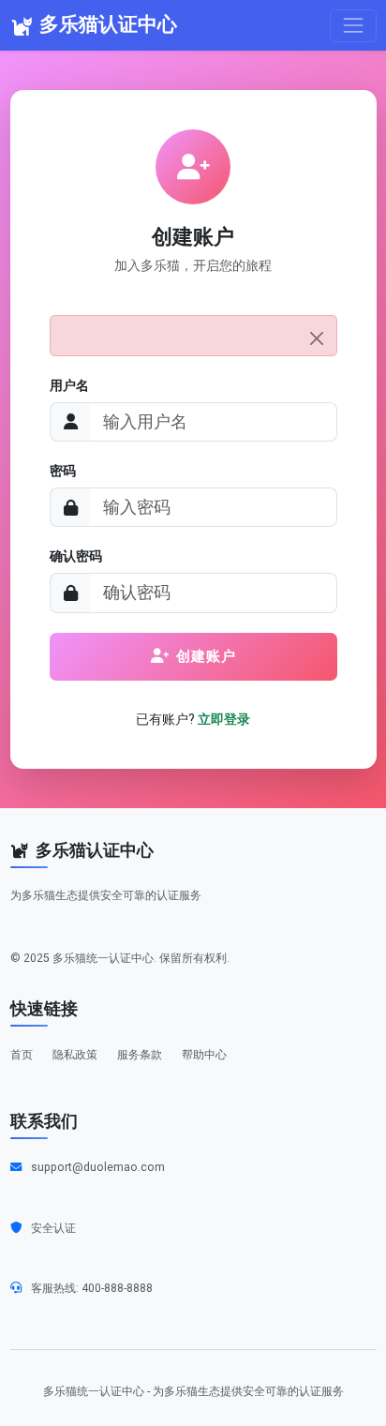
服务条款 (139, 1054)
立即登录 (224, 719)
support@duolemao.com (98, 1167)
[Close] (316, 339)
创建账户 (206, 656)
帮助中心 (204, 1054)
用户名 (69, 385)
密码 (63, 470)
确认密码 (76, 555)
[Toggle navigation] (353, 25)
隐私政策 (74, 1054)
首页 (21, 1054)
